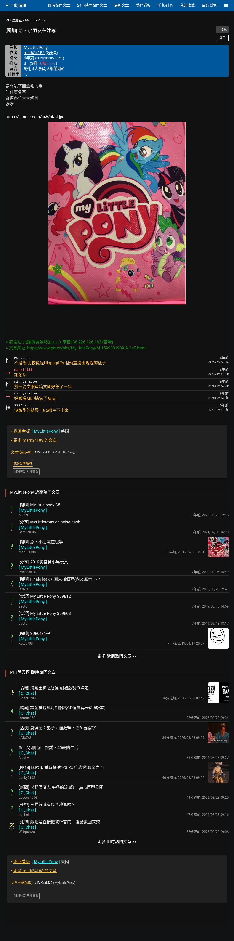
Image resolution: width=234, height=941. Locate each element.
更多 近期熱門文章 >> (117, 656)
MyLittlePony (35, 20)
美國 (40, 431)
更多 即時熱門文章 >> (117, 841)
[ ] (33, 510)
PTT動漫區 (13, 20)
